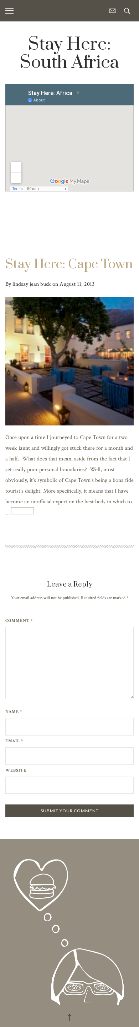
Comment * (19, 620)
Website (15, 770)
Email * (14, 741)
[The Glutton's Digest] (69, 925)
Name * (13, 711)
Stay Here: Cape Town (69, 264)
